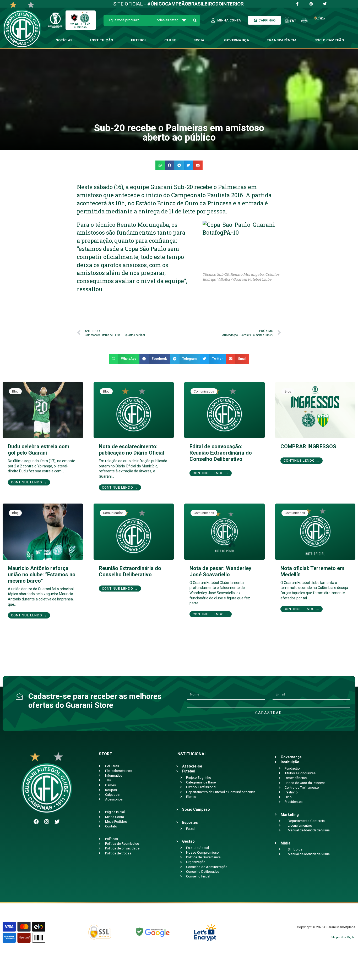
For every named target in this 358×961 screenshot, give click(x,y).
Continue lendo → (29, 482)
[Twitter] (57, 821)
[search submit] (195, 20)
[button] (160, 165)
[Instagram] (46, 821)
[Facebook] (36, 821)
